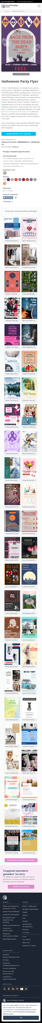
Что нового (26, 939)
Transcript (7, 201)
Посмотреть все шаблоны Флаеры (21, 860)
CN (17, 147)
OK (21, 1017)
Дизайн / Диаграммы (30, 909)
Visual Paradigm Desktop (24, 1)
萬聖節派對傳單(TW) (23, 142)
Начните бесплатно (21, 887)
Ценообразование (9, 939)
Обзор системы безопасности (13, 1021)
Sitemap (25, 929)
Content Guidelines (9, 968)
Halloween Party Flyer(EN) (9, 142)
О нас (24, 936)
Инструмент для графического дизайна (9, 920)
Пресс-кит (26, 942)
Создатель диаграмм (11, 914)
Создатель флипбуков (11, 911)
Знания (25, 921)
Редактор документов (11, 925)
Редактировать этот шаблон (19, 134)
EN (13, 147)
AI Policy (6, 960)
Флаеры (7, 11)
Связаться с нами (29, 945)
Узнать (25, 915)
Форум (24, 912)
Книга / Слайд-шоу (29, 906)
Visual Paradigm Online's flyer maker (17, 112)
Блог (24, 918)
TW (15, 147)
